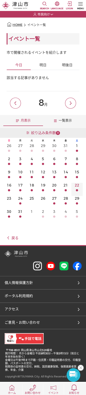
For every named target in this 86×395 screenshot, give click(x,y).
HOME (17, 25)
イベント (53, 393)
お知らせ (74, 393)
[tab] (19, 65)
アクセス (12, 309)
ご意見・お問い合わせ (22, 322)
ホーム (12, 393)
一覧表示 (65, 120)
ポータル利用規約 (19, 296)
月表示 (25, 120)
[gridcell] (9, 149)
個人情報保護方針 (19, 282)
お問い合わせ (33, 393)
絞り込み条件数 (45, 133)
